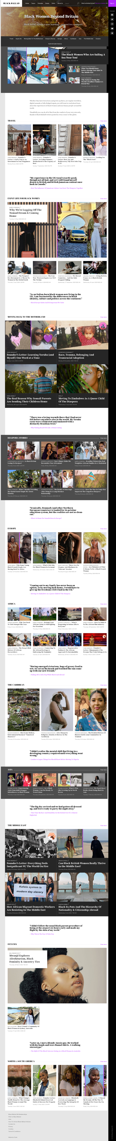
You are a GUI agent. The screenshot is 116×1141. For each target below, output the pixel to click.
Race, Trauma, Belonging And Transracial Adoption (76, 356)
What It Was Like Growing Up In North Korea (68, 790)
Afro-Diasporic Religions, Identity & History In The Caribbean (54, 735)
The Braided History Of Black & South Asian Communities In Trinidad (90, 735)
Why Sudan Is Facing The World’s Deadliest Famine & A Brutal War (92, 82)
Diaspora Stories (50, 39)
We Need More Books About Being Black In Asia (94, 790)
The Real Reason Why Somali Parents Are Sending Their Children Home (29, 400)
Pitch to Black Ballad (14, 1117)
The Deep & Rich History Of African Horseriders (19, 650)
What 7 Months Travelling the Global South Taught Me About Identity (23, 491)
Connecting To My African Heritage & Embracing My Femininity (44, 650)
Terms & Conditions (14, 1131)
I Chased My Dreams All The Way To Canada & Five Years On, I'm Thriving (94, 1101)
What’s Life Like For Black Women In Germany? (44, 566)
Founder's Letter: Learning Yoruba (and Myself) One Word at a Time (30, 356)
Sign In (112, 3)
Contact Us (11, 1124)
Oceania (98, 39)
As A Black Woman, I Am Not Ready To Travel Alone (43, 790)
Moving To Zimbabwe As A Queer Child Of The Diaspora (81, 400)
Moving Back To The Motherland (33, 39)
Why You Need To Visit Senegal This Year (19, 623)
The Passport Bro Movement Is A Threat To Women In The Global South (19, 278)
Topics (33, 3)
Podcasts (40, 3)
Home (27, 3)
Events (47, 3)
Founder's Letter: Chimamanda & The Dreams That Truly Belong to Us (95, 650)
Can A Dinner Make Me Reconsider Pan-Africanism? (56, 462)
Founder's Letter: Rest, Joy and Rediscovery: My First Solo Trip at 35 (69, 160)
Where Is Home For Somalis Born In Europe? (46, 518)
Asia (80, 39)
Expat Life (18, 39)
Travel (11, 39)
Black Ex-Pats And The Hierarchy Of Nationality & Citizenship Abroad (80, 908)
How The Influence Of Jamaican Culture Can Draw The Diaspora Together (57, 188)
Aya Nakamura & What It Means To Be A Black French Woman (94, 569)
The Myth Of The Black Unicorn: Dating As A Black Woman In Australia (55, 1051)
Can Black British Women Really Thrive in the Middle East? (82, 865)
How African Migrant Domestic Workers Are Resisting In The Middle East (31, 908)
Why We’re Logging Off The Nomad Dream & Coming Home (25, 213)
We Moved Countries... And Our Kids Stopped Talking (69, 278)
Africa (66, 39)
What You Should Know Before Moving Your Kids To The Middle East (91, 70)
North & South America (55, 44)
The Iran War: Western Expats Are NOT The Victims (44, 278)
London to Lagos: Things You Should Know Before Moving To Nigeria (55, 759)
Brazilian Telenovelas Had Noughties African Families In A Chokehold (90, 462)
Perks (53, 3)
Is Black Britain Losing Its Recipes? (22, 462)
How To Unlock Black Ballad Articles (19, 1122)
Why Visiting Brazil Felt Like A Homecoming (46, 428)
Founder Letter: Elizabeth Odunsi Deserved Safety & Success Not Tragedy (44, 1100)
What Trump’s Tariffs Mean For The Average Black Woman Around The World (19, 1101)
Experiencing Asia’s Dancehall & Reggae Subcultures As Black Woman (18, 790)
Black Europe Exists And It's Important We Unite (47, 303)
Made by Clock (12, 1137)
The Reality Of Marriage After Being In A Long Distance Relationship (56, 491)
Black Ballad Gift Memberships (17, 1114)
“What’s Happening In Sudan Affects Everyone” (68, 624)
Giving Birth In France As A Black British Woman (95, 278)
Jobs (9, 1119)
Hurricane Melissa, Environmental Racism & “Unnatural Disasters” (21, 735)
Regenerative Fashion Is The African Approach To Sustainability (68, 650)
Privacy (10, 1126)
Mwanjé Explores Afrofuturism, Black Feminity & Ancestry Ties (24, 958)
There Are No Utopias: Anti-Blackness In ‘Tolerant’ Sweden (68, 567)
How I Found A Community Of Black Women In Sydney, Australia (23, 1027)
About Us (60, 3)
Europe (60, 39)
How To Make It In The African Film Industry (94, 623)
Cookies (10, 1129)
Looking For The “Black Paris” (94, 158)
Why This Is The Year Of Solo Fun (42, 934)
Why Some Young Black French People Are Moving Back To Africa (18, 567)
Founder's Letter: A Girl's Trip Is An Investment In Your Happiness (19, 159)
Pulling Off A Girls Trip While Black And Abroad (47, 675)
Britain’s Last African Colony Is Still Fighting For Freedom (44, 624)
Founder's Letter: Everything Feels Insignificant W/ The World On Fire (27, 865)
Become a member (100, 3)
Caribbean (73, 39)
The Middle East (88, 39)
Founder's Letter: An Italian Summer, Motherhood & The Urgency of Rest (44, 160)
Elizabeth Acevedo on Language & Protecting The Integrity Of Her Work (68, 1101)
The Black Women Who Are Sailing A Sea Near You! (83, 56)
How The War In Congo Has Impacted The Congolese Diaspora (90, 490)
